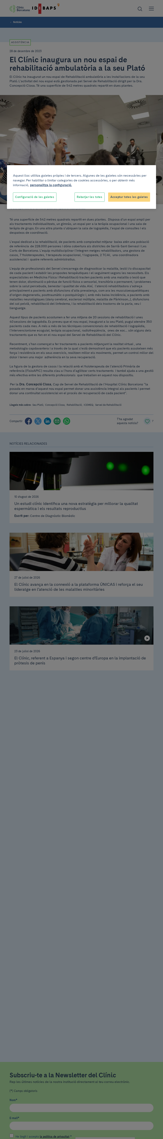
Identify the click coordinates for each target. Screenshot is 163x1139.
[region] (81, 187)
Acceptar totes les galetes (129, 197)
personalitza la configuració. (51, 185)
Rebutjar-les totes (89, 197)
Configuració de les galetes (34, 197)
